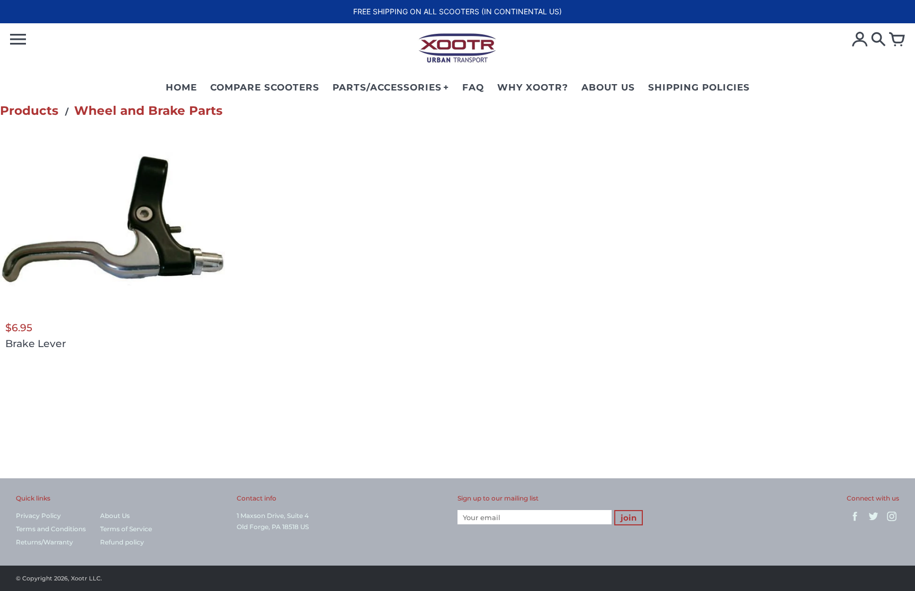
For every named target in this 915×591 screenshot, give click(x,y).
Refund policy (122, 542)
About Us (115, 516)
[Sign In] (860, 40)
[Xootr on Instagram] (892, 522)
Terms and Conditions (51, 529)
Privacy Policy (38, 516)
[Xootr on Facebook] (855, 522)
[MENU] (18, 39)
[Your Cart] (897, 40)
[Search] (878, 40)
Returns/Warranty (44, 542)
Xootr (79, 578)
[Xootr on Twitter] (873, 522)
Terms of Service (126, 529)
